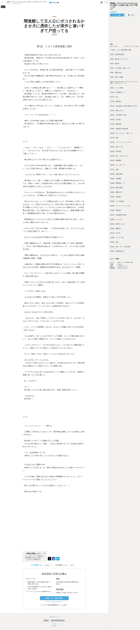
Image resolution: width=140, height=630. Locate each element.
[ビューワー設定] (101, 2)
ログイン (61, 601)
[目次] (106, 2)
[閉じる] (44, 553)
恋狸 (111, 9)
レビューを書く (117, 15)
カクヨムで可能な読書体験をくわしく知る (54, 605)
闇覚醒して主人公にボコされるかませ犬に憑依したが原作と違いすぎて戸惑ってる (124, 5)
